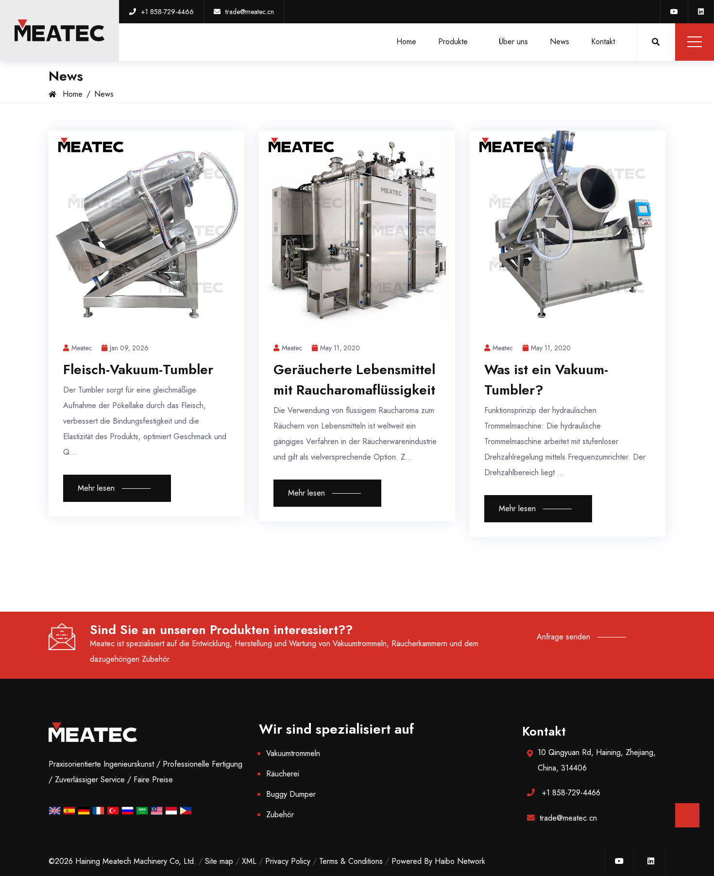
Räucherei (282, 773)
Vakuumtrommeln (293, 753)
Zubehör (280, 814)
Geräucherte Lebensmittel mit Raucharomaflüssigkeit (354, 380)
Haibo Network (460, 861)
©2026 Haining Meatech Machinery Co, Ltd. (122, 861)
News (559, 41)
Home (406, 41)
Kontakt (603, 41)
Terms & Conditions (351, 861)
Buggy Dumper (291, 794)
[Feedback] (687, 815)
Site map (219, 861)
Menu (694, 41)
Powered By (413, 861)
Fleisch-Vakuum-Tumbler (138, 369)
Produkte (454, 41)
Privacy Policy (287, 861)
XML (249, 861)
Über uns (513, 41)
